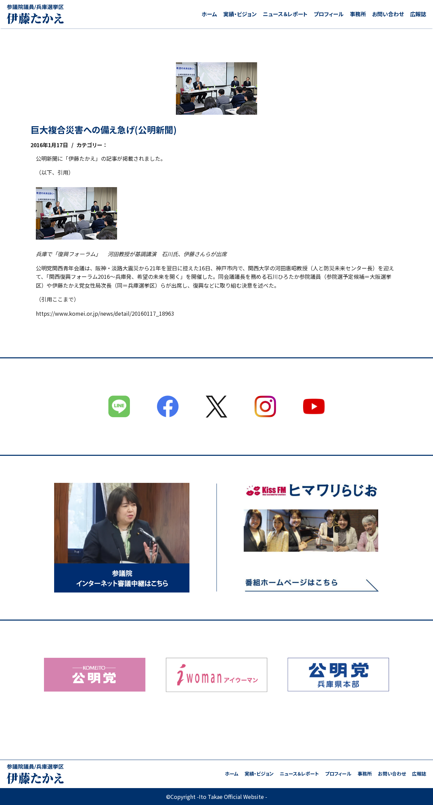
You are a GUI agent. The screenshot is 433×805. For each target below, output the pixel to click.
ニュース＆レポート (285, 14)
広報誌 (418, 14)
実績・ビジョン (240, 14)
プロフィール (329, 14)
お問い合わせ (388, 14)
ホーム (209, 14)
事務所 (358, 14)
